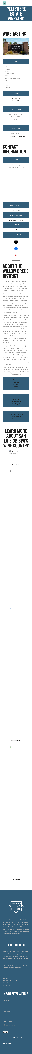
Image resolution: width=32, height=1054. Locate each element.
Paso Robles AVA (16, 464)
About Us (6, 978)
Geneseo (16, 397)
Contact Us (6, 985)
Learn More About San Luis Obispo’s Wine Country (16, 438)
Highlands (16, 399)
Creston (16, 382)
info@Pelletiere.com (16, 220)
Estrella (16, 386)
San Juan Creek (16, 401)
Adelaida (16, 380)
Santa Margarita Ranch (16, 414)
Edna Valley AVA (16, 879)
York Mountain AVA (16, 603)
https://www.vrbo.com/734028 (16, 136)
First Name (6, 1000)
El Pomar (16, 384)
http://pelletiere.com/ (16, 230)
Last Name (6, 1011)
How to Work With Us (10, 980)
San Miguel (16, 404)
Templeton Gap (16, 416)
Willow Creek (16, 419)
